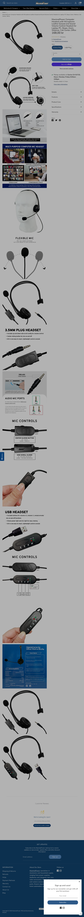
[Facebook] (61, 908)
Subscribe (62, 902)
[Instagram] (64, 908)
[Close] (79, 881)
